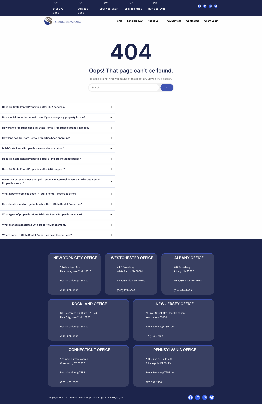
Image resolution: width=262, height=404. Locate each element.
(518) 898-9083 (183, 290)
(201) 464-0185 (133, 9)
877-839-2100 (157, 9)
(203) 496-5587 (108, 9)
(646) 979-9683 (69, 290)
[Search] (166, 87)
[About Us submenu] (160, 21)
